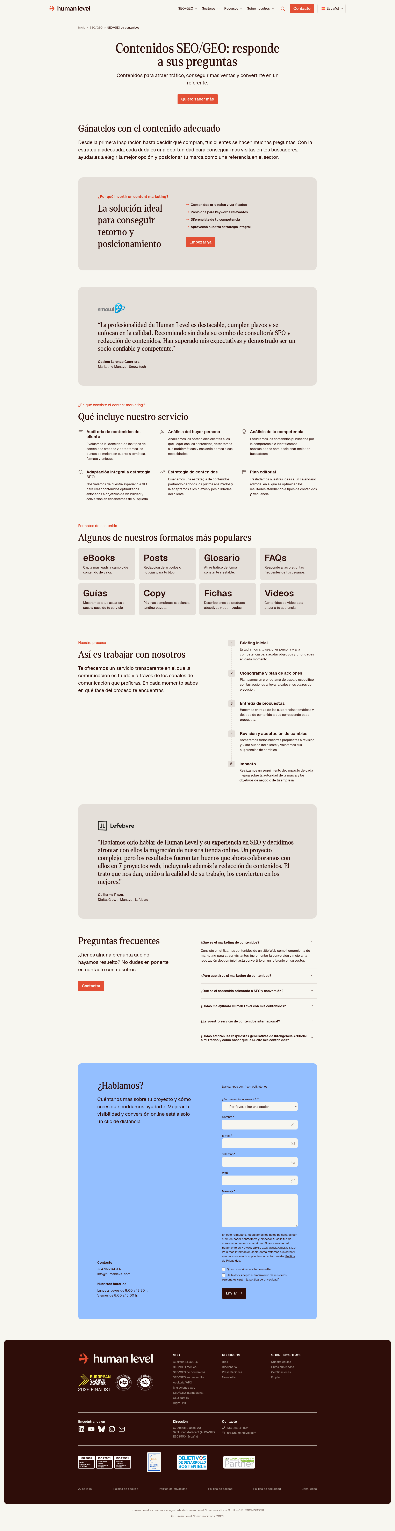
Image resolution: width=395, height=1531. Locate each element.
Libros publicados (282, 1367)
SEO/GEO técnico (184, 1367)
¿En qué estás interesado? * (240, 1099)
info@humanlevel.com (113, 1274)
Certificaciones (281, 1372)
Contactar (91, 986)
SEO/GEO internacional (188, 1393)
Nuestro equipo (281, 1362)
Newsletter (229, 1377)
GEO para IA (181, 1398)
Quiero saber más (197, 99)
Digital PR (179, 1403)
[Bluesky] (101, 1430)
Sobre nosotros (258, 8)
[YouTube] (91, 1430)
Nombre (228, 1117)
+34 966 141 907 (109, 1269)
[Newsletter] (121, 1430)
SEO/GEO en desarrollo (188, 1377)
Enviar (231, 1293)
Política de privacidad (173, 1489)
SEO (176, 1355)
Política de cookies (125, 1489)
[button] (331, 8)
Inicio (81, 27)
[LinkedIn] (81, 1430)
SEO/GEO (185, 8)
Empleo (276, 1377)
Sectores (208, 8)
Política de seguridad (267, 1489)
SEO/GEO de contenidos (189, 1372)
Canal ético (309, 1489)
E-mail (227, 1136)
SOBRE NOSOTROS (286, 1355)
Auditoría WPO (182, 1382)
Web (225, 1173)
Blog (225, 1362)
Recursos (231, 8)
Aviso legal (85, 1489)
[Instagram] (112, 1430)
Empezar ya (200, 242)
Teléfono (228, 1154)
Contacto (301, 8)
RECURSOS (231, 1355)
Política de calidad (220, 1489)
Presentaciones (232, 1372)
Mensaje (228, 1191)
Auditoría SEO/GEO (185, 1362)
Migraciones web (184, 1387)
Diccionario (229, 1367)
